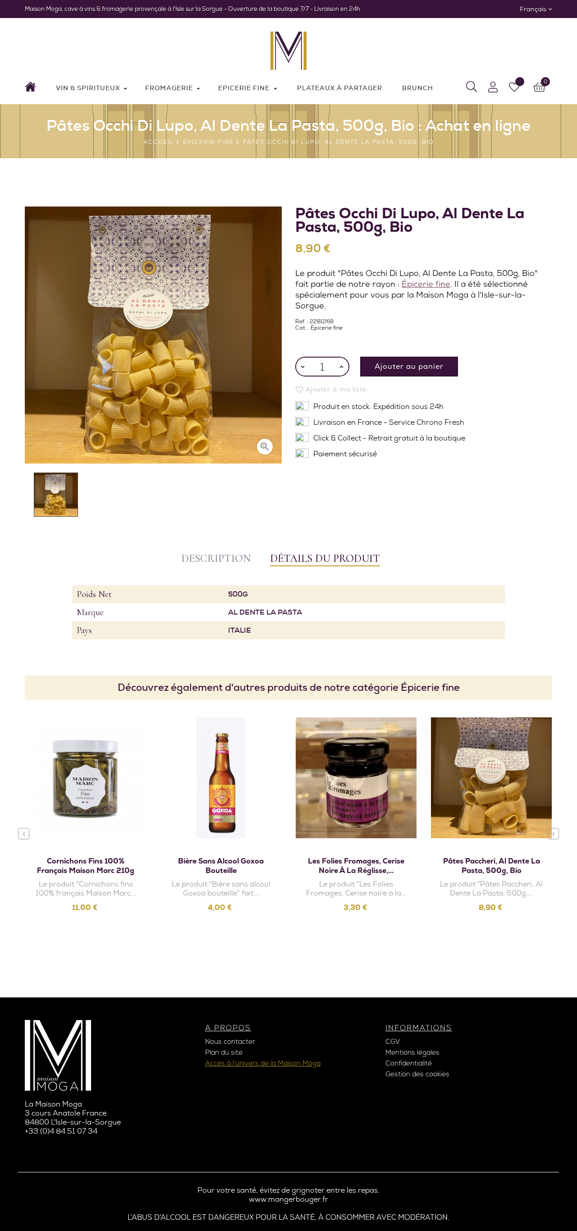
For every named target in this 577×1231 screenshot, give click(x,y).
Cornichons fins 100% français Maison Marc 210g (85, 865)
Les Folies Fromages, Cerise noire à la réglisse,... (356, 865)
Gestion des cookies (417, 1074)
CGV (392, 1041)
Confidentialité (408, 1063)
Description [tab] (216, 558)
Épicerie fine (426, 284)
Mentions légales (412, 1052)
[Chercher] (471, 87)
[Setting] (493, 87)
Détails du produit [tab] (325, 558)
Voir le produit (90, 818)
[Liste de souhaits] (514, 87)
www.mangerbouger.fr (288, 1199)
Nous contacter (230, 1041)
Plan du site (224, 1052)
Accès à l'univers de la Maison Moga (263, 1063)
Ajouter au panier (409, 366)
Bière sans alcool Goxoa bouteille (221, 865)
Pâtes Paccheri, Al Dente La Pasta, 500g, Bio (491, 865)
